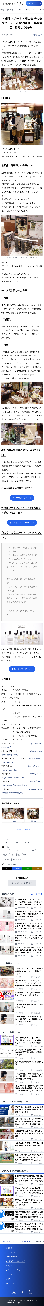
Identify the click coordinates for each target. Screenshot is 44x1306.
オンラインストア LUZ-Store (22, 522)
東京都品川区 (17, 860)
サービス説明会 (11, 1257)
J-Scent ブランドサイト (22, 669)
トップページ (7, 1241)
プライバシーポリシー (14, 1270)
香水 (24, 855)
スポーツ (27, 10)
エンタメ (18, 10)
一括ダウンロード (23, 829)
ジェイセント (16, 851)
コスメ (5, 842)
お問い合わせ (10, 1283)
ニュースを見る (35, 894)
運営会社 (9, 1248)
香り (18, 855)
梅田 (13, 855)
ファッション (27, 842)
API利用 (9, 1279)
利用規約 (9, 1266)
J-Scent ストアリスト (22, 498)
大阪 (33, 851)
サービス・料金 (11, 1252)
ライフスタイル (15, 842)
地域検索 (9, 10)
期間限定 (6, 855)
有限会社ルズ (38, 35)
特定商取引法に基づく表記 (15, 1261)
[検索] (21, 3)
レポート (26, 851)
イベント (6, 851)
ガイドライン (10, 1274)
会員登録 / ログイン (34, 3)
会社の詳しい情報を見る (22, 883)
